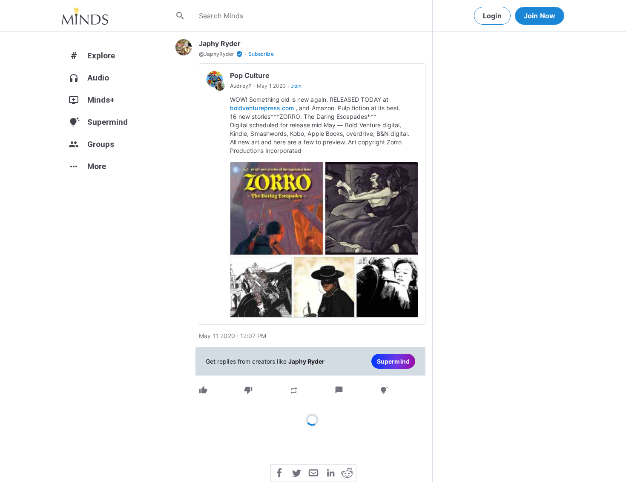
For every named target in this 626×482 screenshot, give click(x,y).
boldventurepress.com (262, 108)
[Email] (313, 472)
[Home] (85, 16)
